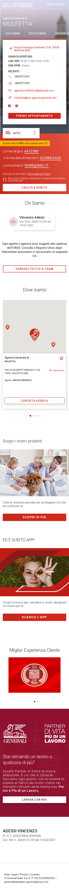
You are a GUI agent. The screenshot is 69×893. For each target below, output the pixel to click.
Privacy (24, 874)
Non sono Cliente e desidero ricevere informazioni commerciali (36, 179)
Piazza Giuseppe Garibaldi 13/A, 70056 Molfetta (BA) (36, 49)
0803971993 (22, 83)
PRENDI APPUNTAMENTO (34, 115)
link (34, 256)
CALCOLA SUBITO (34, 187)
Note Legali (10, 874)
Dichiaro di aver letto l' (26, 173)
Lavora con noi (34, 799)
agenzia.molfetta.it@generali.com (34, 90)
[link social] (9, 106)
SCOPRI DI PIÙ (34, 517)
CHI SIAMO (13, 33)
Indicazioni (58, 370)
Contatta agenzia (34, 400)
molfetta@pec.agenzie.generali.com (35, 97)
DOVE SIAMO (37, 33)
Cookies (35, 874)
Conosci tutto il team (35, 268)
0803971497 (22, 76)
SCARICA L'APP (34, 617)
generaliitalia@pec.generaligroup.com (26, 881)
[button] (53, 345)
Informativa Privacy (39, 173)
